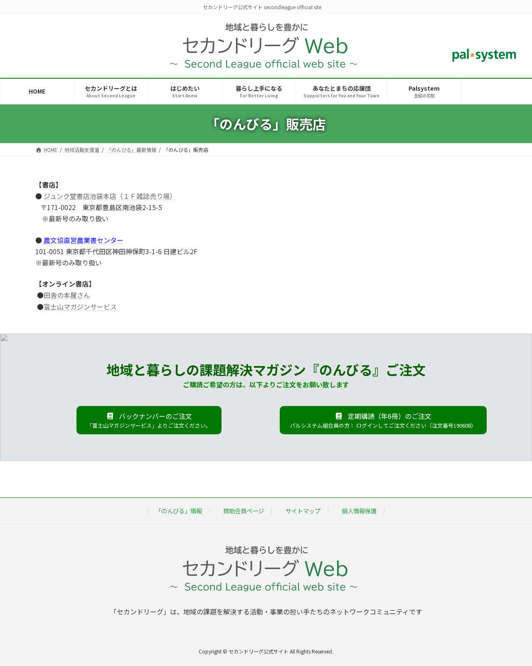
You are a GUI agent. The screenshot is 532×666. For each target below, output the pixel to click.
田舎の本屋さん (67, 295)
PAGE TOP (512, 638)
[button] (149, 420)
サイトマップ (303, 510)
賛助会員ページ (243, 510)
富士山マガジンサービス (80, 307)
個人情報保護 (359, 510)
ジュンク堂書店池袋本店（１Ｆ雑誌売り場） (110, 196)
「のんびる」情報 (178, 510)
